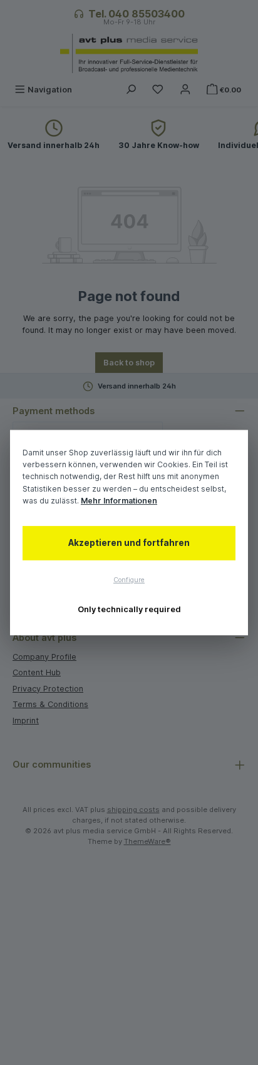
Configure (129, 580)
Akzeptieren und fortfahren (129, 543)
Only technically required (129, 609)
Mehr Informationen (119, 500)
